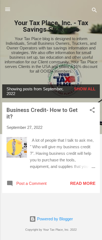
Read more (82, 183)
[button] (92, 111)
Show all (84, 89)
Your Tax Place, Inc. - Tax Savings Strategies (51, 26)
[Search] (94, 11)
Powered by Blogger (54, 219)
